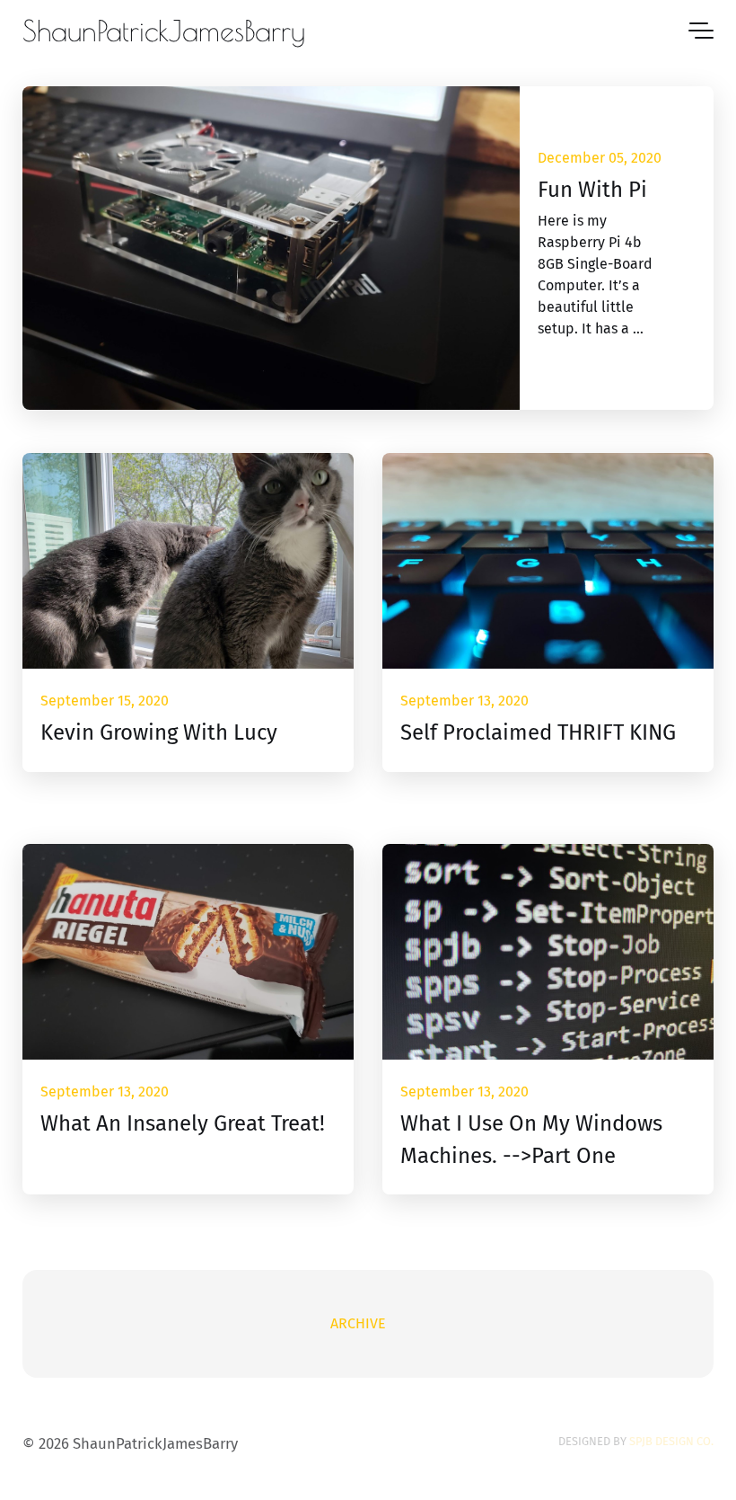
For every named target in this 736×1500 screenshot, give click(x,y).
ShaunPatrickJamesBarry (163, 30)
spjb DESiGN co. (671, 1441)
